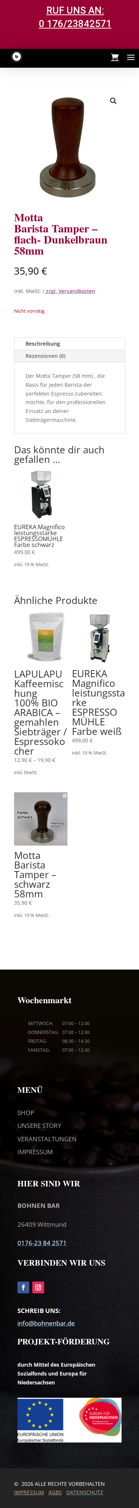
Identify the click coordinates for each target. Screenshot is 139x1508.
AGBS (55, 1492)
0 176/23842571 (75, 23)
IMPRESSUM (35, 1152)
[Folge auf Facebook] (23, 1287)
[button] (113, 101)
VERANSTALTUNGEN (47, 1139)
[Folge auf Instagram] (38, 1287)
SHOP (25, 1112)
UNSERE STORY (39, 1125)
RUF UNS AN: (75, 10)
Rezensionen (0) (45, 355)
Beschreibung (43, 343)
